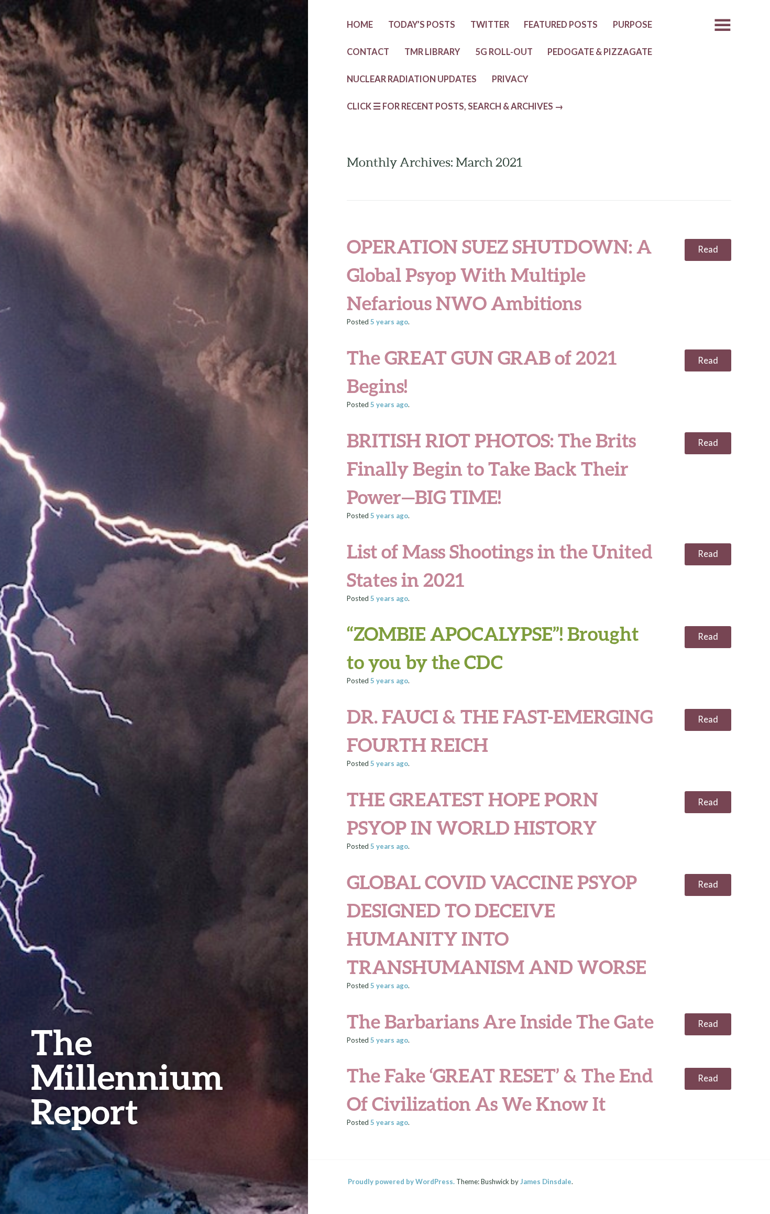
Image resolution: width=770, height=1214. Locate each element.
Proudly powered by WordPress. (401, 1181)
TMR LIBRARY (432, 52)
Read (708, 249)
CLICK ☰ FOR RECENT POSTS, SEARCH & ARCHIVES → (455, 106)
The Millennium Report (127, 1076)
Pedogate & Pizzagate (599, 52)
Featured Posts (561, 24)
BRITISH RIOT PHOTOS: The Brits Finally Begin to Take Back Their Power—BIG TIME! (491, 468)
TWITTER (489, 24)
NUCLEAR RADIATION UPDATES (412, 79)
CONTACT (368, 52)
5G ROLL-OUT (504, 52)
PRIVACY (510, 79)
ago (389, 322)
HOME (360, 24)
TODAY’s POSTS (421, 24)
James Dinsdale (545, 1181)
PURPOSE (632, 24)
